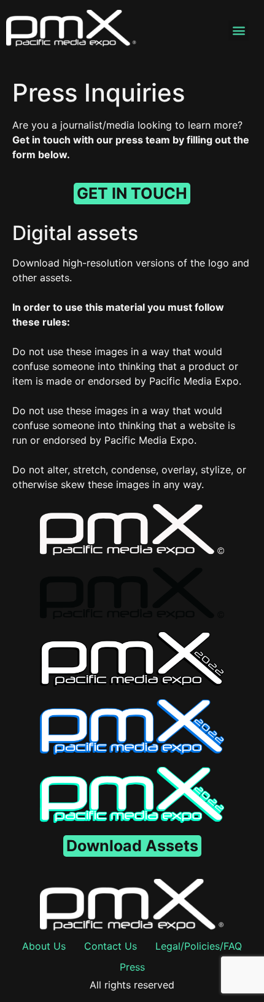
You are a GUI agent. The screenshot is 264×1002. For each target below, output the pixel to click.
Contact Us (110, 946)
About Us (44, 946)
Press (132, 967)
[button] (238, 30)
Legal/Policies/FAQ (198, 946)
